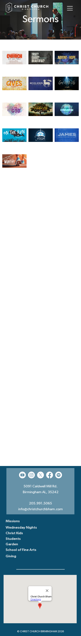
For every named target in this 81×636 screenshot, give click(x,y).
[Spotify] (58, 475)
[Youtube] (22, 475)
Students (13, 539)
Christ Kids (14, 533)
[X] (40, 475)
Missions (13, 521)
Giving (11, 556)
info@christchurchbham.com (40, 509)
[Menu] (70, 8)
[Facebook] (49, 475)
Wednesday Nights (21, 528)
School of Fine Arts (21, 550)
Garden (12, 544)
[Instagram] (31, 475)
